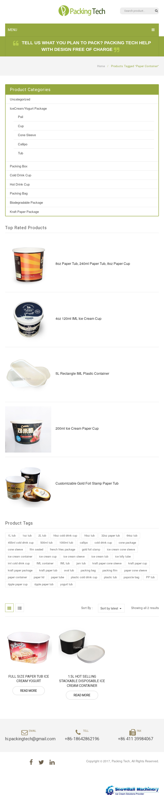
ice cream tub (99, 556)
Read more (28, 690)
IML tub (65, 563)
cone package (127, 542)
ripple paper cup (18, 584)
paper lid (39, 577)
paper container (17, 577)
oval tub (69, 570)
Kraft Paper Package (24, 211)
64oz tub (132, 535)
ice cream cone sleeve (121, 549)
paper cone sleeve (135, 570)
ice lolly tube (123, 556)
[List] (19, 607)
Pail (20, 116)
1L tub (12, 535)
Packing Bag (19, 193)
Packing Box (19, 166)
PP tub (150, 577)
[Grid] (9, 607)
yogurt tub (66, 584)
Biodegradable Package (26, 202)
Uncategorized (20, 99)
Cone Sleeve (27, 135)
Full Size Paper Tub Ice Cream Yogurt (28, 678)
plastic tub (110, 577)
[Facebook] (31, 762)
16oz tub (89, 535)
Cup (21, 126)
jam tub (81, 563)
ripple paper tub (43, 584)
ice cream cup (48, 556)
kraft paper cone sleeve (107, 563)
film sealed (36, 549)
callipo (84, 542)
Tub (20, 153)
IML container (45, 563)
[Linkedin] (52, 762)
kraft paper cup (137, 563)
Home (101, 66)
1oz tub (27, 535)
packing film (109, 570)
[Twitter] (41, 762)
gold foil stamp (91, 549)
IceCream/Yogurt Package (28, 108)
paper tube (57, 577)
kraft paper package (20, 570)
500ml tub (46, 542)
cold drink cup (103, 542)
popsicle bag (131, 577)
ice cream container (20, 556)
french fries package (62, 549)
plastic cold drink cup (84, 577)
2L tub (42, 535)
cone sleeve (15, 549)
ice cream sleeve (74, 556)
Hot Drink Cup (20, 184)
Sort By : (87, 608)
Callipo (22, 144)
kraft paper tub (48, 570)
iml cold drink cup (19, 563)
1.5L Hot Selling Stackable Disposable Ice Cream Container (82, 681)
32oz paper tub (110, 535)
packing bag (88, 570)
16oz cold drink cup (65, 535)
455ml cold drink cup (21, 542)
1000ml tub (66, 542)
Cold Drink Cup (20, 175)
